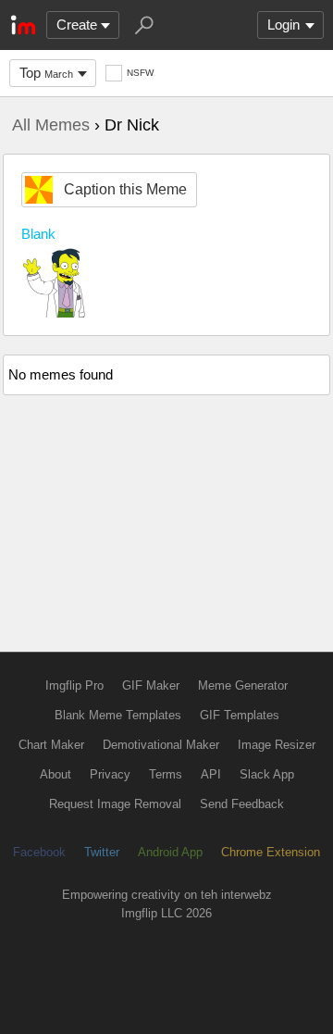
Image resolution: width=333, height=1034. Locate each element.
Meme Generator (243, 685)
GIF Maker (150, 685)
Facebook (39, 852)
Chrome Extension (270, 852)
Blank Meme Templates (118, 715)
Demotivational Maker (161, 745)
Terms (165, 774)
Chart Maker (51, 745)
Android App (170, 852)
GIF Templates (239, 715)
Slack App (267, 774)
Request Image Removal (115, 804)
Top (46, 73)
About (55, 774)
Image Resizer (276, 745)
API (211, 774)
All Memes (51, 125)
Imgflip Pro (74, 685)
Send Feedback (242, 804)
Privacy (110, 774)
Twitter (101, 852)
